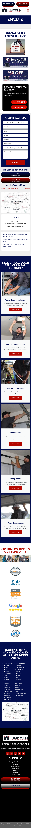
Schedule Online (8, 3)
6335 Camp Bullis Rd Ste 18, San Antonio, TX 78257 (15, 189)
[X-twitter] (19, 753)
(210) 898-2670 (23, 3)
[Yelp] (8, 753)
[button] (28, 10)
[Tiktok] (23, 753)
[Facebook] (11, 753)
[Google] (15, 753)
